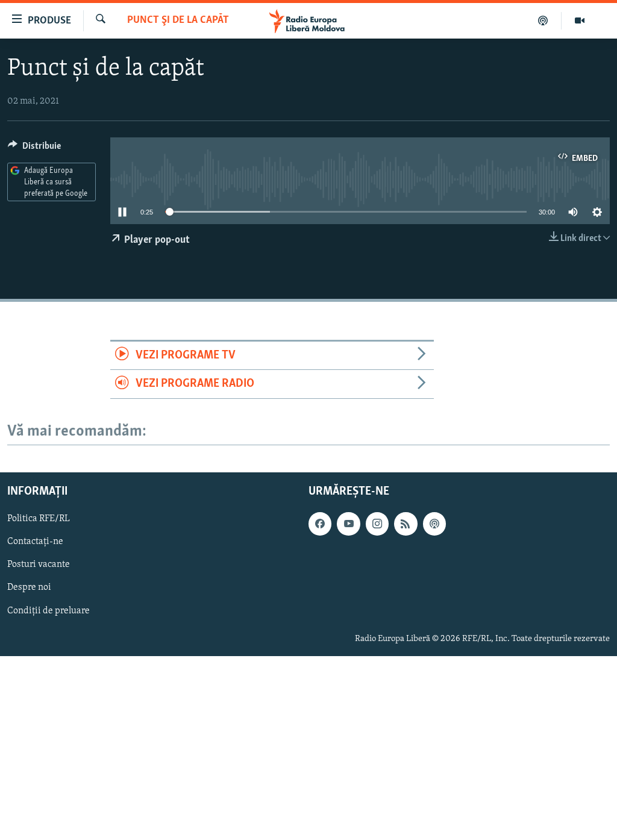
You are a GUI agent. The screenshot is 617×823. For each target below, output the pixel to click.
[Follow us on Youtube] (348, 523)
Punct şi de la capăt (178, 20)
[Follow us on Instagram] (377, 523)
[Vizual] (580, 20)
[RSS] (405, 523)
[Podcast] (543, 20)
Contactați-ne (35, 541)
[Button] (34, 148)
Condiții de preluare (48, 610)
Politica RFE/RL (38, 519)
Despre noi (29, 587)
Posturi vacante (38, 564)
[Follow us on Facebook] (319, 523)
